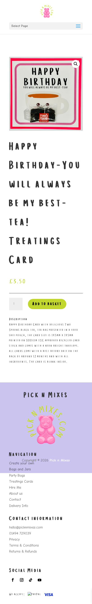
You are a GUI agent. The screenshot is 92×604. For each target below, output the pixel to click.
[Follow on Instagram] (21, 580)
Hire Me (15, 488)
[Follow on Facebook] (12, 580)
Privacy (14, 539)
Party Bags (17, 475)
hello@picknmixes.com (26, 527)
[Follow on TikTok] (30, 580)
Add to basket (47, 304)
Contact (15, 500)
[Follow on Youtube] (39, 580)
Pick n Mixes (60, 460)
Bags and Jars (20, 469)
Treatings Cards (21, 482)
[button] (76, 64)
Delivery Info (18, 506)
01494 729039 (20, 533)
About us (16, 494)
